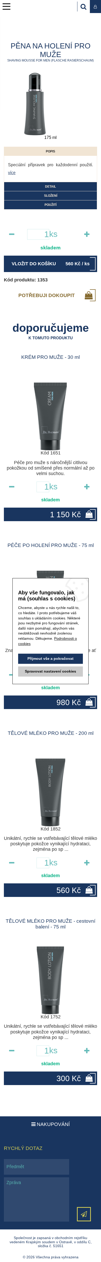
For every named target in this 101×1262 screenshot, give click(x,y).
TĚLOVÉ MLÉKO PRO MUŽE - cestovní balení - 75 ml (50, 923)
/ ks (51, 263)
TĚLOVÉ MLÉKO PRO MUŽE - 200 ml (50, 733)
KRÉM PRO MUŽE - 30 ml (50, 357)
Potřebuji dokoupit (46, 295)
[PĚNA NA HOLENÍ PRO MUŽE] (35, 104)
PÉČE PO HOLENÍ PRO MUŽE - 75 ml (51, 545)
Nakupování (52, 1124)
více (12, 172)
